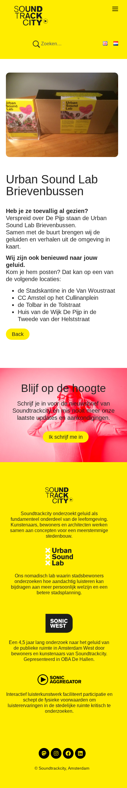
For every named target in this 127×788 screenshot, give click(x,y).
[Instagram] (56, 753)
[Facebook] (68, 753)
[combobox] (58, 44)
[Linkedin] (80, 753)
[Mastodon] (44, 753)
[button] (63, 12)
